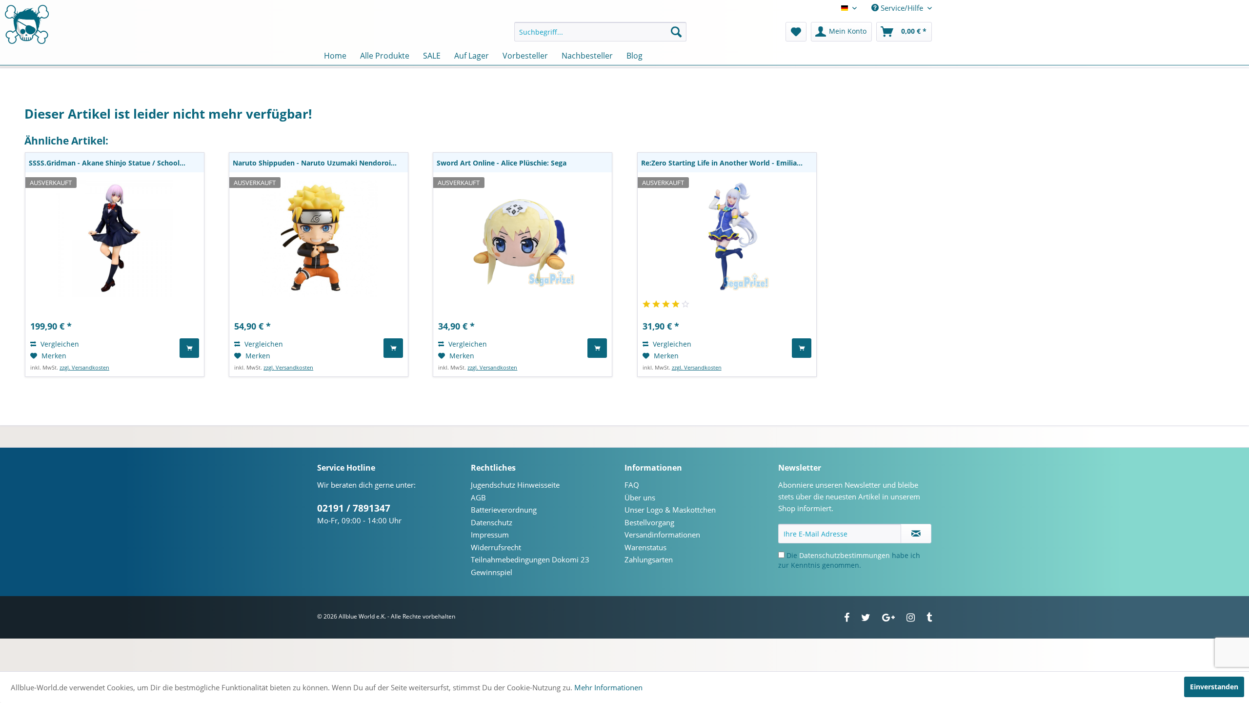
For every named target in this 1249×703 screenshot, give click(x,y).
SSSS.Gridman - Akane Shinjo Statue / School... (107, 162)
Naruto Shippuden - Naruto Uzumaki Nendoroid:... (318, 162)
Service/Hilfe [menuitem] (902, 8)
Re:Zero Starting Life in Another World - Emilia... (722, 162)
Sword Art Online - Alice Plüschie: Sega (501, 162)
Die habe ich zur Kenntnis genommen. (849, 560)
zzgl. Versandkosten (84, 367)
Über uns (639, 497)
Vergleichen (59, 344)
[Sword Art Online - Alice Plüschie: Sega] (522, 238)
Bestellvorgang (649, 522)
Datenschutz (491, 522)
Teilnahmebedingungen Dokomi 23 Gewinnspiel (530, 566)
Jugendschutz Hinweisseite (515, 485)
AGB (478, 497)
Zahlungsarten (648, 559)
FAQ (631, 485)
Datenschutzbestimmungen (844, 555)
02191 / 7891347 (353, 508)
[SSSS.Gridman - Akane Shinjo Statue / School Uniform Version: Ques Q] (114, 238)
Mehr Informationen (608, 687)
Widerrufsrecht (496, 547)
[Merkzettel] (796, 31)
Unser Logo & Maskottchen (670, 510)
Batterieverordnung (504, 510)
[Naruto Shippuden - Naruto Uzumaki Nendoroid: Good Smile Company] (318, 238)
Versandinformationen (662, 534)
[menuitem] (600, 31)
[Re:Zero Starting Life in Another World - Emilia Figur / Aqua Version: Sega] (727, 238)
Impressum (490, 534)
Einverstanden (1214, 686)
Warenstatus (645, 547)
